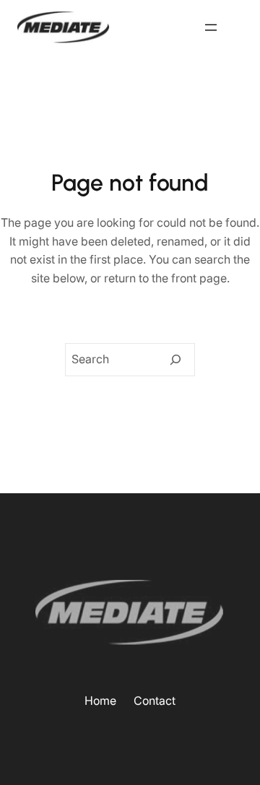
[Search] (175, 360)
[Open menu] (211, 27)
